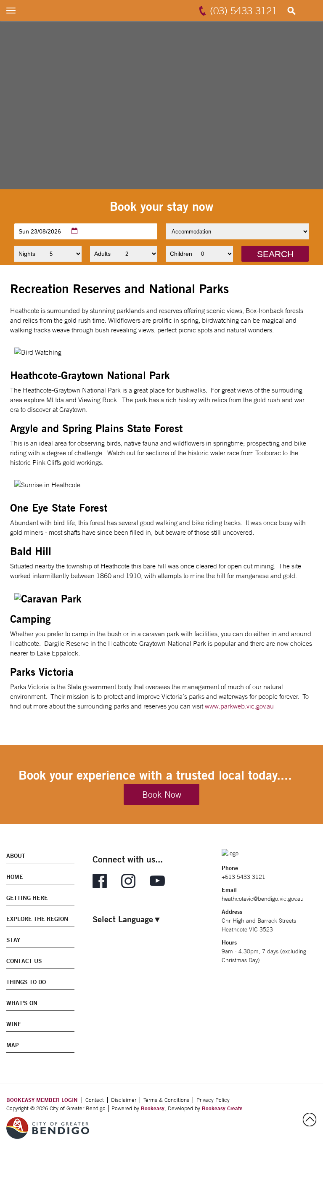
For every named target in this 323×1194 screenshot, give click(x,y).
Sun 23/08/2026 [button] (40, 231)
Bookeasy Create (222, 1108)
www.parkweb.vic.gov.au (239, 706)
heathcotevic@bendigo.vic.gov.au (263, 898)
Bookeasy (152, 1108)
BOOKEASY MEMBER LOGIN (41, 1099)
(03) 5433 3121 (243, 10)
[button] (275, 254)
